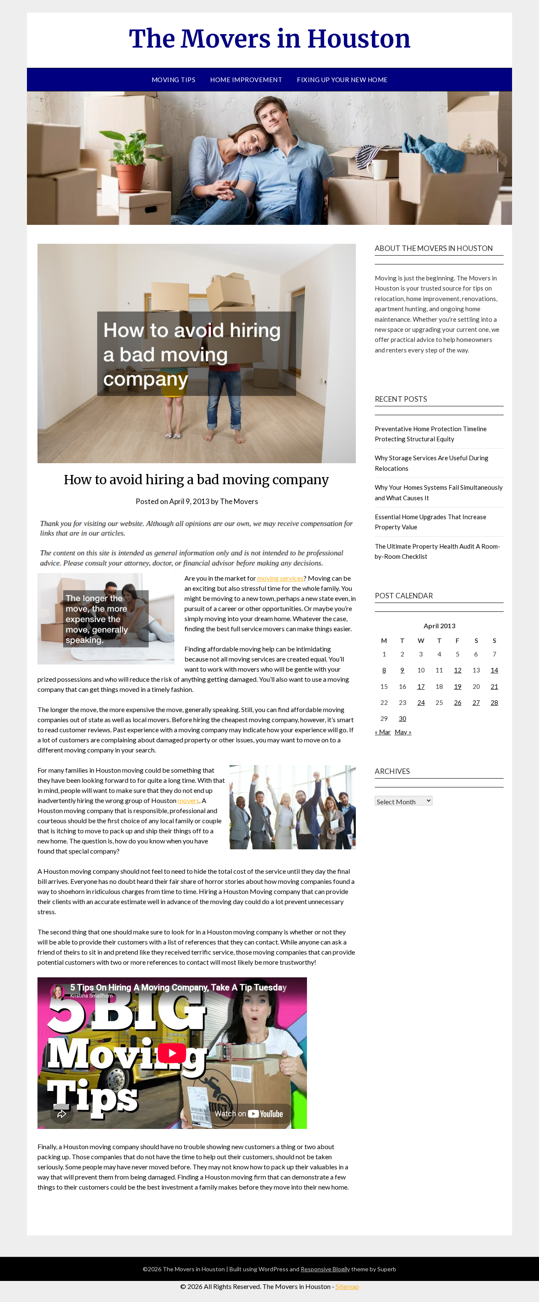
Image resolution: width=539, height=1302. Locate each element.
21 (494, 686)
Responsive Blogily (325, 1269)
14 (494, 670)
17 (421, 686)
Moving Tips (174, 79)
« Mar (383, 732)
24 (421, 702)
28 (494, 702)
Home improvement (246, 79)
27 (476, 702)
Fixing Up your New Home (342, 79)
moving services (280, 578)
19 (458, 686)
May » (403, 732)
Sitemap (347, 1286)
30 (402, 718)
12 (458, 670)
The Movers (239, 501)
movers (188, 800)
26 (458, 702)
